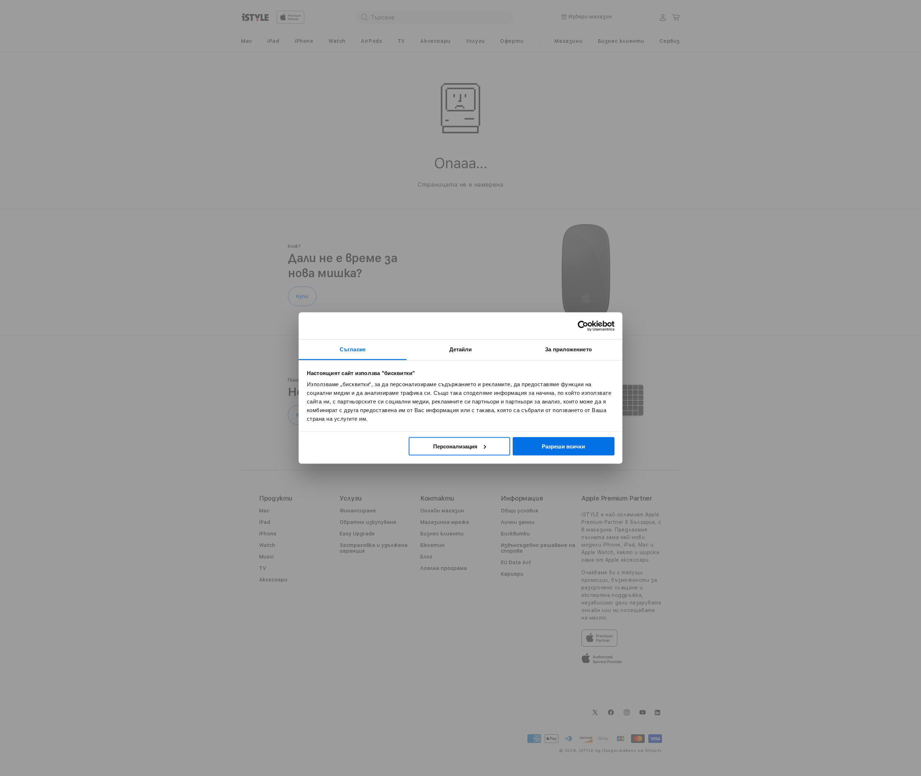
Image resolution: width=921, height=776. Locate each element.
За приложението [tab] (568, 349)
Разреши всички (563, 446)
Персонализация (455, 446)
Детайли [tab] (460, 349)
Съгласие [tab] (353, 349)
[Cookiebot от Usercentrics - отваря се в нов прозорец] (583, 325)
